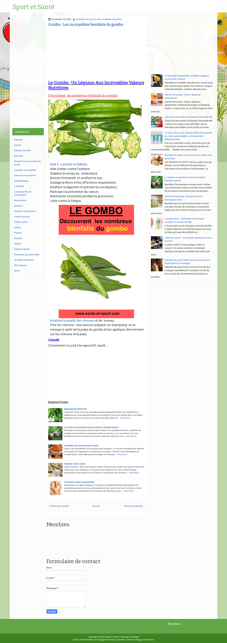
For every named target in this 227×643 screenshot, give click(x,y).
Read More (125, 418)
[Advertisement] (96, 53)
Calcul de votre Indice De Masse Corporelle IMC (189, 117)
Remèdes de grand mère (88, 19)
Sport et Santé (33, 7)
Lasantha (120, 639)
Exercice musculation (25, 175)
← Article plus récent (58, 506)
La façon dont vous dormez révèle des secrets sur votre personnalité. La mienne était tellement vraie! (188, 136)
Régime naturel (21, 249)
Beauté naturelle (22, 150)
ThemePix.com (90, 639)
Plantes (18, 232)
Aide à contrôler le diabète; (69, 164)
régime (17, 243)
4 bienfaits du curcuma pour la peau (81, 445)
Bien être (18, 156)
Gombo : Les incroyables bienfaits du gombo (85, 24)
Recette (18, 238)
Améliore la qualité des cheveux (72, 320)
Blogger (135, 637)
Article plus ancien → (135, 506)
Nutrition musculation (25, 211)
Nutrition (18, 206)
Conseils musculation (25, 170)
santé (17, 270)
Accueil (96, 506)
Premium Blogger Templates (140, 639)
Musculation (20, 200)
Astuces (18, 139)
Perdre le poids (22, 216)
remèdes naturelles (112, 19)
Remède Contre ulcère (74, 464)
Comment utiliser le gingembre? (79, 482)
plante (17, 227)
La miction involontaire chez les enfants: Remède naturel (91, 427)
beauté (17, 145)
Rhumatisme (20, 265)
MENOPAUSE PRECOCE (75, 409)
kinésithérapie (21, 181)
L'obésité (19, 186)
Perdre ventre (20, 222)
